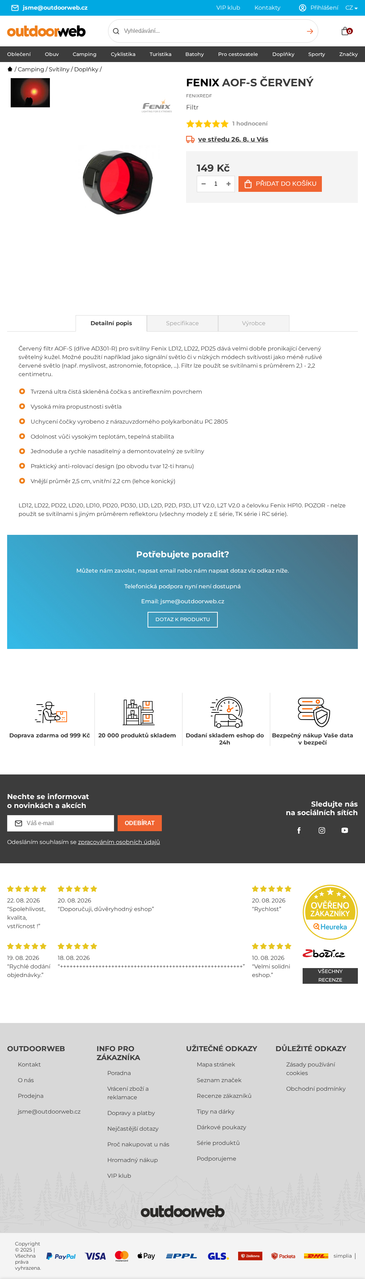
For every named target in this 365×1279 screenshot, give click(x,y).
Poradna (119, 1073)
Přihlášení (324, 7)
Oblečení (19, 54)
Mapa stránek (216, 1064)
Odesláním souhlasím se (83, 842)
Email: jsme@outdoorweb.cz (182, 601)
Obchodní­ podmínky (316, 1088)
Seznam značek (219, 1080)
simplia (343, 1256)
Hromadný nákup (132, 1160)
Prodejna (30, 1096)
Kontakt (29, 1064)
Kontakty (268, 7)
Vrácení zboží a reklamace (128, 1093)
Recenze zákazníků (224, 1096)
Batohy (194, 54)
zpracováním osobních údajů (119, 842)
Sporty (316, 54)
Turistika (160, 54)
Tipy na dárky (216, 1111)
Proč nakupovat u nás (138, 1144)
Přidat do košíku (286, 183)
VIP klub (228, 7)
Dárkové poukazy (221, 1127)
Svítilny (59, 69)
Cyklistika (123, 54)
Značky (348, 54)
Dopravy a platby (131, 1113)
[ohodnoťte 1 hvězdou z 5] (190, 123)
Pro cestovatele (238, 54)
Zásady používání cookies (310, 1068)
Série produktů (218, 1143)
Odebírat (140, 823)
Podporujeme (216, 1158)
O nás (26, 1080)
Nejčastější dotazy (133, 1128)
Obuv (52, 54)
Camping (85, 54)
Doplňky (283, 54)
